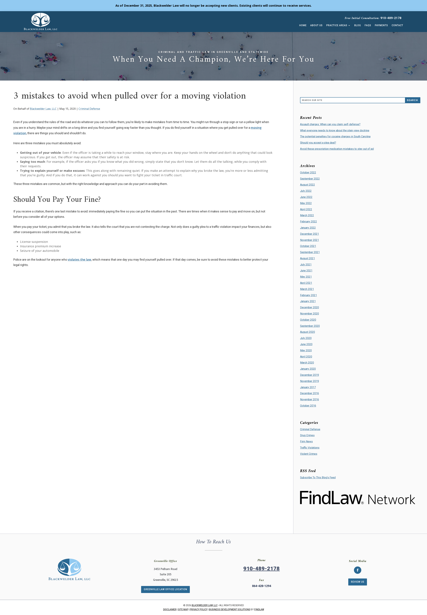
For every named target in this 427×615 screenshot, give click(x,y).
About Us (316, 25)
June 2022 (306, 197)
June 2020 (306, 344)
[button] (423, 590)
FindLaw (259, 609)
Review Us (357, 581)
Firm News (306, 441)
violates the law (79, 259)
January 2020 (308, 368)
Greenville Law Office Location (165, 589)
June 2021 (306, 270)
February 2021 (308, 295)
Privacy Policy (198, 609)
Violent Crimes (308, 453)
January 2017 (308, 387)
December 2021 (309, 233)
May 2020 (306, 350)
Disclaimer (169, 609)
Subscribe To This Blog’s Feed (318, 477)
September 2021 (310, 252)
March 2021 (307, 289)
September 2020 (310, 326)
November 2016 (309, 399)
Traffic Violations (309, 447)
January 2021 (308, 301)
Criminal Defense (89, 109)
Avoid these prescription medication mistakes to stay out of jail (337, 148)
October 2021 (308, 246)
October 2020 (308, 319)
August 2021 (307, 258)
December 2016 (309, 393)
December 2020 (309, 307)
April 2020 (306, 356)
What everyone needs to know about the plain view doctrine (334, 130)
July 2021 (306, 264)
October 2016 (308, 405)
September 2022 (310, 178)
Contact (397, 25)
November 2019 (309, 381)
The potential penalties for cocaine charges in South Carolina (335, 136)
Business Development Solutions (229, 609)
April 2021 (306, 282)
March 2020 (307, 362)
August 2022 (307, 184)
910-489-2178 (390, 18)
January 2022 (308, 227)
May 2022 (306, 203)
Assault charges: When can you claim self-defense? (330, 124)
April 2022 (306, 209)
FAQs (368, 25)
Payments (381, 25)
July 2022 (306, 190)
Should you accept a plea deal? (318, 142)
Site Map (183, 609)
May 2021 (306, 276)
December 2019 (309, 375)
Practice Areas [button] (336, 25)
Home (303, 25)
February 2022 (308, 221)
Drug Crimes (307, 435)
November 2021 (309, 240)
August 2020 (307, 332)
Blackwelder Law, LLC (43, 109)
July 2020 (306, 338)
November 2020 (309, 313)
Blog (357, 25)
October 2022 (308, 172)
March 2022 (307, 215)
